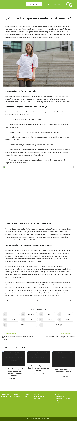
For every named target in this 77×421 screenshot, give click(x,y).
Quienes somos (5, 394)
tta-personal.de (59, 396)
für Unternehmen (53, 4)
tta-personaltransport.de (62, 398)
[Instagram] (36, 409)
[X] (26, 409)
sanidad (68, 300)
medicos (62, 300)
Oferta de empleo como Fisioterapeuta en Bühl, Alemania (63, 371)
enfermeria (27, 300)
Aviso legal (37, 398)
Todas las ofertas (39, 396)
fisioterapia (51, 300)
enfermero (34, 300)
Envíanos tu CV (38, 394)
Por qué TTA (17, 394)
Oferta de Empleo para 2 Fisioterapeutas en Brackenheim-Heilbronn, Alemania (14, 372)
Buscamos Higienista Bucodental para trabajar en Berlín (38, 368)
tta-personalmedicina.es (62, 400)
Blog (26, 396)
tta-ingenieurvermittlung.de (63, 402)
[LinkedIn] (41, 409)
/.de (70, 400)
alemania (14, 300)
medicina (57, 300)
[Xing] (46, 409)
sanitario (8, 302)
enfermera (21, 300)
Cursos (27, 394)
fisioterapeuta (42, 300)
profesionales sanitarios (36, 250)
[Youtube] (50, 409)
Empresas (17, 396)
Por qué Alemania (6, 396)
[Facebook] (31, 409)
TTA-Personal (54, 285)
